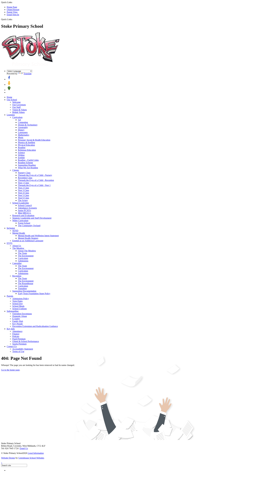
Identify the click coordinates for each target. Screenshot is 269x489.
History (21, 130)
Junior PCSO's (24, 210)
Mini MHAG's (24, 213)
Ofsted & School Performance (25, 341)
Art (19, 120)
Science (21, 152)
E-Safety (16, 319)
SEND (15, 230)
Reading (21, 147)
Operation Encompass (22, 313)
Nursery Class (24, 172)
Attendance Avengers (27, 208)
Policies (15, 336)
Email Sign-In (13, 14)
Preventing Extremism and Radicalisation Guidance (35, 326)
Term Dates (17, 301)
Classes (15, 170)
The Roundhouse (25, 283)
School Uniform (19, 308)
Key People (17, 324)
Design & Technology (28, 125)
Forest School (24, 223)
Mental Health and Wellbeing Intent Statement (38, 235)
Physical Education (26, 145)
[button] (13, 19)
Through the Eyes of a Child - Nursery (35, 175)
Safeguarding (12, 311)
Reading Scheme (25, 162)
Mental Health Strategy (28, 238)
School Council (25, 205)
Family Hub (17, 321)
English (21, 157)
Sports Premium (19, 344)
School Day (17, 303)
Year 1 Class (23, 183)
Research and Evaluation (23, 215)
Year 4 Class (23, 193)
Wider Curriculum (20, 220)
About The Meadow (27, 251)
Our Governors (19, 105)
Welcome (16, 102)
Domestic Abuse (19, 316)
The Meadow (18, 248)
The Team (22, 253)
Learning (11, 115)
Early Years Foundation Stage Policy (34, 293)
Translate (28, 73)
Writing (21, 155)
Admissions (23, 261)
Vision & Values (19, 110)
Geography (23, 127)
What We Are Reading (28, 167)
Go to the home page (10, 370)
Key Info (11, 329)
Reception (16, 276)
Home (9, 97)
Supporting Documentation (24, 291)
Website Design (8, 458)
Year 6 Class (23, 198)
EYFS (9, 243)
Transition (22, 288)
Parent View (12, 12)
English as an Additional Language (27, 240)
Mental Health (18, 233)
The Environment (25, 256)
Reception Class (25, 178)
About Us (16, 245)
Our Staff (16, 107)
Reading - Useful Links (28, 160)
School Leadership (20, 203)
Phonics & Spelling (26, 142)
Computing (23, 122)
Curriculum (17, 117)
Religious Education (27, 150)
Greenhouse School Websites (31, 458)
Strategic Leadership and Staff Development (31, 218)
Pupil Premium (18, 339)
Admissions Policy (20, 298)
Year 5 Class (23, 195)
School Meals (18, 306)
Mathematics (23, 135)
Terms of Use (18, 351)
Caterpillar (17, 263)
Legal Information (36, 453)
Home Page (12, 7)
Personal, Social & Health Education (34, 140)
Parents (10, 296)
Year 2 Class (23, 188)
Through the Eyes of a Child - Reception (36, 180)
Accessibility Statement (22, 349)
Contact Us (12, 346)
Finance (15, 334)
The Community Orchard (29, 225)
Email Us (24, 448)
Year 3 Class (23, 190)
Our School (12, 99)
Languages (23, 132)
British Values (18, 112)
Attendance (17, 331)
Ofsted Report (13, 9)
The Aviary (23, 200)
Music (20, 137)
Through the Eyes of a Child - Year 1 (34, 185)
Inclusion (11, 228)
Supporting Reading (27, 165)
